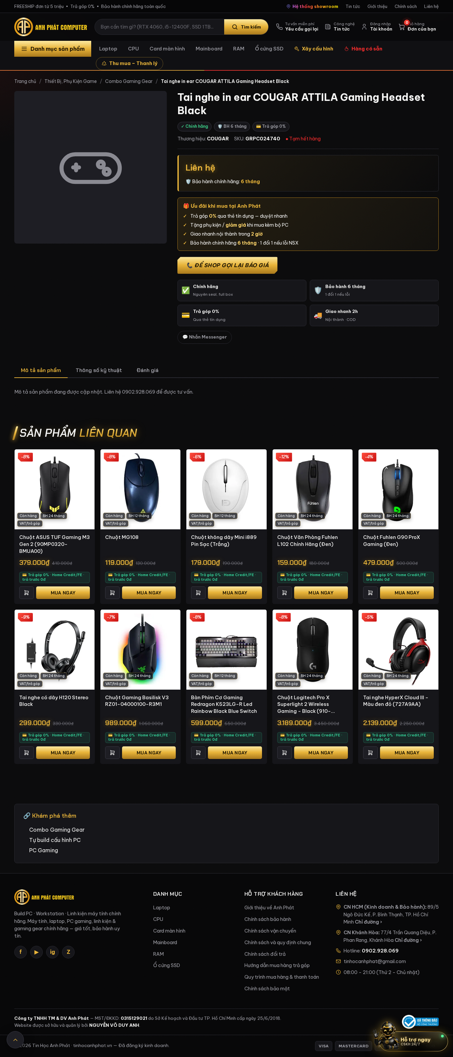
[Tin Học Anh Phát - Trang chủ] (52, 27)
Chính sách (406, 6)
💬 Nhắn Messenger (204, 337)
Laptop (108, 48)
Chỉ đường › (368, 922)
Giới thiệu (377, 6)
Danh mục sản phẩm (58, 48)
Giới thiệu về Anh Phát (269, 908)
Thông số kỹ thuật (99, 370)
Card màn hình (167, 48)
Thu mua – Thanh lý (133, 63)
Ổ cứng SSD (269, 48)
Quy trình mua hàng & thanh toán (281, 977)
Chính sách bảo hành (267, 919)
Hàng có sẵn (367, 48)
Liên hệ (431, 6)
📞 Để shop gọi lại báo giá (227, 265)
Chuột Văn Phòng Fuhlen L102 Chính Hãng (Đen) (307, 540)
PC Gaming (43, 850)
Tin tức (353, 6)
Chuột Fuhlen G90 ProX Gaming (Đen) (391, 540)
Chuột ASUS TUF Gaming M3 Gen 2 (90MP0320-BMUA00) (54, 544)
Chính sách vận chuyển (270, 931)
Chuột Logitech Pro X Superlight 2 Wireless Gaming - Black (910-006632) (304, 704)
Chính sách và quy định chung (277, 942)
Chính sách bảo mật (267, 989)
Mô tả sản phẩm (41, 370)
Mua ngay (63, 593)
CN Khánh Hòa (361, 933)
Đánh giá (148, 370)
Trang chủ (25, 81)
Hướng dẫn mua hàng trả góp (277, 965)
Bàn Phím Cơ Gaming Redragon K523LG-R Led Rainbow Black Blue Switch (224, 704)
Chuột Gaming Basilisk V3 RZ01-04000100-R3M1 (137, 701)
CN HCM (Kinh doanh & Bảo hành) (384, 907)
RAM (238, 48)
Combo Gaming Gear (129, 81)
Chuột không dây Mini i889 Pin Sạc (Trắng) (224, 540)
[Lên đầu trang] (15, 1039)
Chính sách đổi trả (265, 954)
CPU (133, 48)
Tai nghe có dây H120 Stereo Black (54, 701)
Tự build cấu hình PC (55, 840)
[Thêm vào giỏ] (26, 592)
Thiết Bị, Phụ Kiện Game (70, 81)
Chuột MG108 (122, 537)
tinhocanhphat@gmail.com (375, 961)
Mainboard (209, 48)
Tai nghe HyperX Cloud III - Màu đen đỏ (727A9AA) (395, 701)
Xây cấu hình (317, 48)
